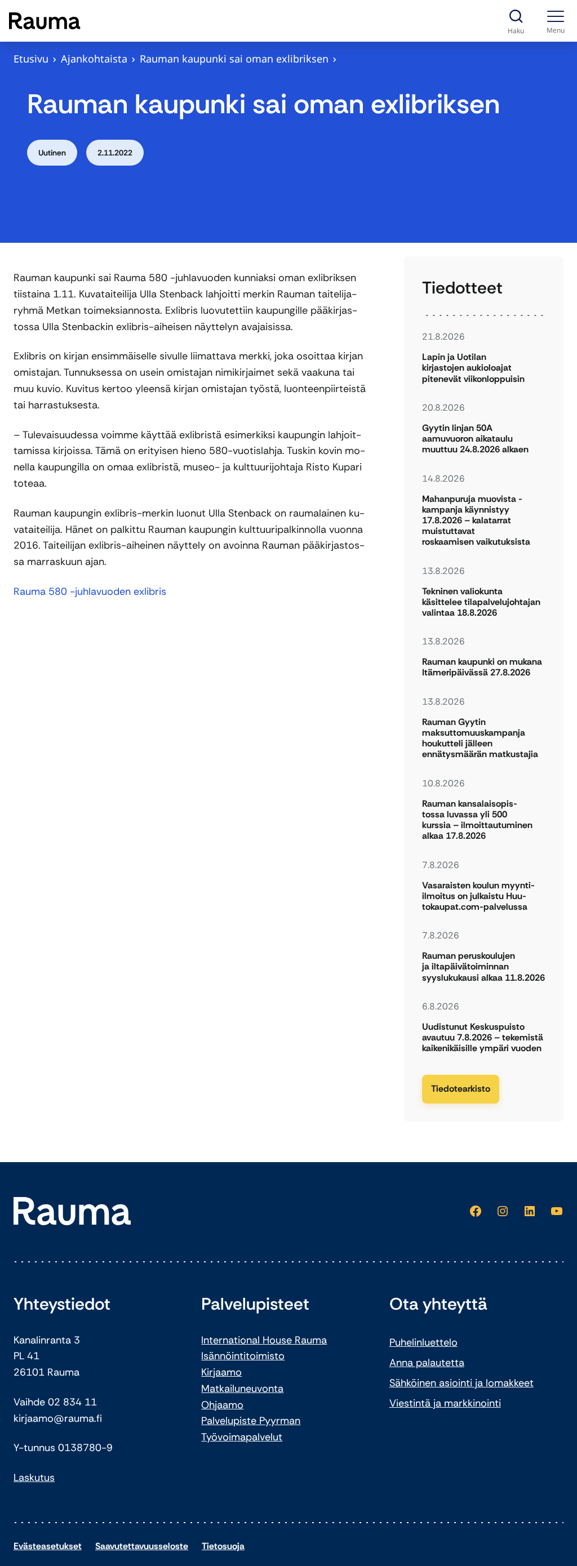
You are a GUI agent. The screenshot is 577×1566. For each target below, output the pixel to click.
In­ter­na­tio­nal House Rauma (264, 1340)
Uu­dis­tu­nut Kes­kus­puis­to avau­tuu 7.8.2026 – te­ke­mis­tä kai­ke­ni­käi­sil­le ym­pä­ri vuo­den (482, 1037)
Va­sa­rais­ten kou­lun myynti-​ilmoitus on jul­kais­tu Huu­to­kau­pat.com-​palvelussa (478, 896)
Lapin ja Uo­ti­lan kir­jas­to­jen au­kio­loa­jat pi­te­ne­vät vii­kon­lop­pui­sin (473, 368)
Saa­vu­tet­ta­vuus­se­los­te (141, 1546)
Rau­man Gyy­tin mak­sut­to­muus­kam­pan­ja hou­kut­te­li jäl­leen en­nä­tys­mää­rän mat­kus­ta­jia (481, 738)
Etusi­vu (31, 58)
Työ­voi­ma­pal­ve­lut (241, 1437)
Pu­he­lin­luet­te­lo (423, 1342)
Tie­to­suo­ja (223, 1546)
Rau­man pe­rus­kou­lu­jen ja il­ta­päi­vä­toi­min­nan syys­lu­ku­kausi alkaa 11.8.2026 (483, 966)
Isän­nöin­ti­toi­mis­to (243, 1356)
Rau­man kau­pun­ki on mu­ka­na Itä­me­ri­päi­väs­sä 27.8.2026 (482, 667)
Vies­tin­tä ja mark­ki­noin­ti (445, 1403)
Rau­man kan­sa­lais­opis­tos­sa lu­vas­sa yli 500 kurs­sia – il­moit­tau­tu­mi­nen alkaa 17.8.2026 (477, 820)
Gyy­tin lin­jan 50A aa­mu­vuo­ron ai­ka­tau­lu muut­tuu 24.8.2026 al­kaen (475, 438)
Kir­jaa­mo (221, 1372)
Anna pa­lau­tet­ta (426, 1362)
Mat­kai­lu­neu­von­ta (242, 1388)
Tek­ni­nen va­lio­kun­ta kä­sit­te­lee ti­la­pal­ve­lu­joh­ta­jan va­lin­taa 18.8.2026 (481, 602)
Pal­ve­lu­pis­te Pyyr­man (250, 1420)
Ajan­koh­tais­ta (94, 58)
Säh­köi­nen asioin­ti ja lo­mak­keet (461, 1383)
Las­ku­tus (34, 1477)
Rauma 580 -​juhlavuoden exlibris (90, 591)
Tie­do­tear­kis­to (460, 1089)
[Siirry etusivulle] (45, 20)
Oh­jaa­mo (222, 1405)
